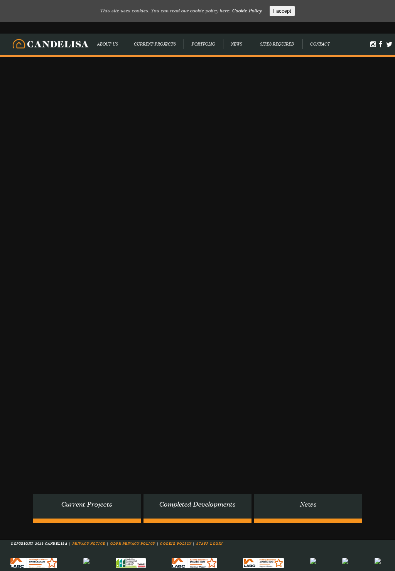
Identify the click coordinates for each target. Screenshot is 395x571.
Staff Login (209, 544)
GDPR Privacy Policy (133, 544)
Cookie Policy (176, 544)
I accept (282, 11)
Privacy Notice (90, 544)
